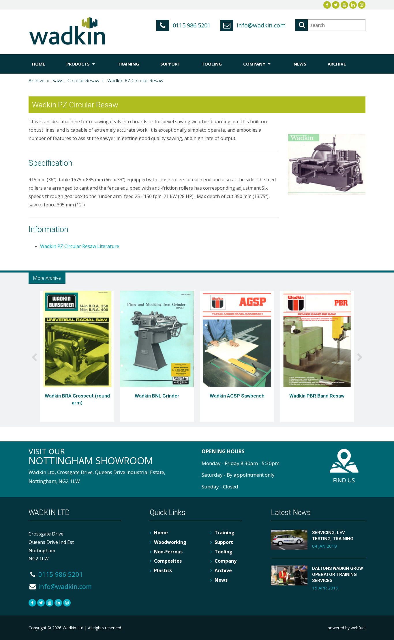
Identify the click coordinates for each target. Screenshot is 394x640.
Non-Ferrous (168, 551)
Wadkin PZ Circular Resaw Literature (79, 246)
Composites (168, 561)
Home (38, 64)
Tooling (212, 64)
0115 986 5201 (191, 25)
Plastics (163, 570)
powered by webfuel (346, 627)
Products (78, 64)
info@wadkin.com (260, 25)
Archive (337, 64)
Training (128, 64)
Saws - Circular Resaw (75, 80)
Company (255, 64)
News (300, 64)
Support (170, 64)
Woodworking (170, 542)
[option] (77, 357)
